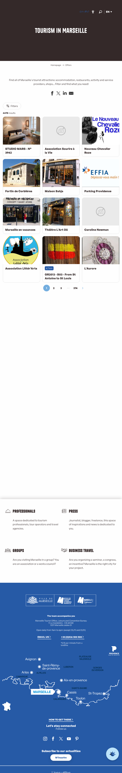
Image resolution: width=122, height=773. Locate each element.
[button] (100, 12)
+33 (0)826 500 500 (71, 636)
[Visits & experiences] (88, 11)
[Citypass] (85, 11)
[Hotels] (83, 11)
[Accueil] (80, 11)
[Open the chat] (112, 754)
